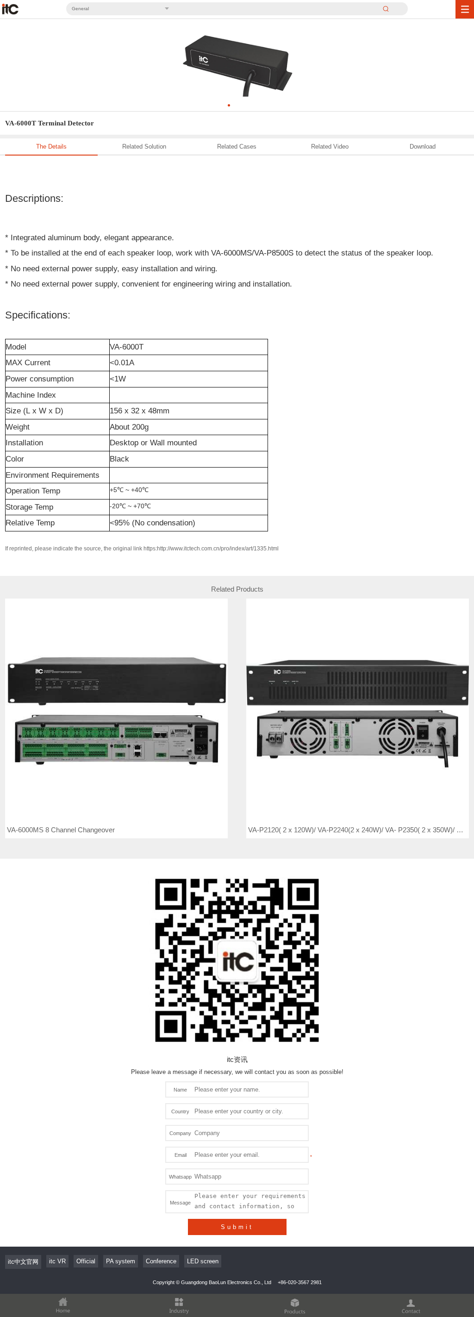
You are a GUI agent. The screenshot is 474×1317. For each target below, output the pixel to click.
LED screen (202, 1261)
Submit (237, 1226)
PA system (120, 1261)
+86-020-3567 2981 (300, 1282)
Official (85, 1261)
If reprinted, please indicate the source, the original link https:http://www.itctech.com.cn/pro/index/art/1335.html (142, 548)
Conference (161, 1261)
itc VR (57, 1261)
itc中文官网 (23, 1261)
